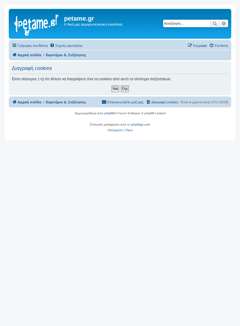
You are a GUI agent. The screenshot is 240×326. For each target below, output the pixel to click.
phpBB (109, 113)
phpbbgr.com (140, 124)
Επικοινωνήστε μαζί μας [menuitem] (125, 102)
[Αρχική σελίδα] (37, 23)
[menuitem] (66, 45)
